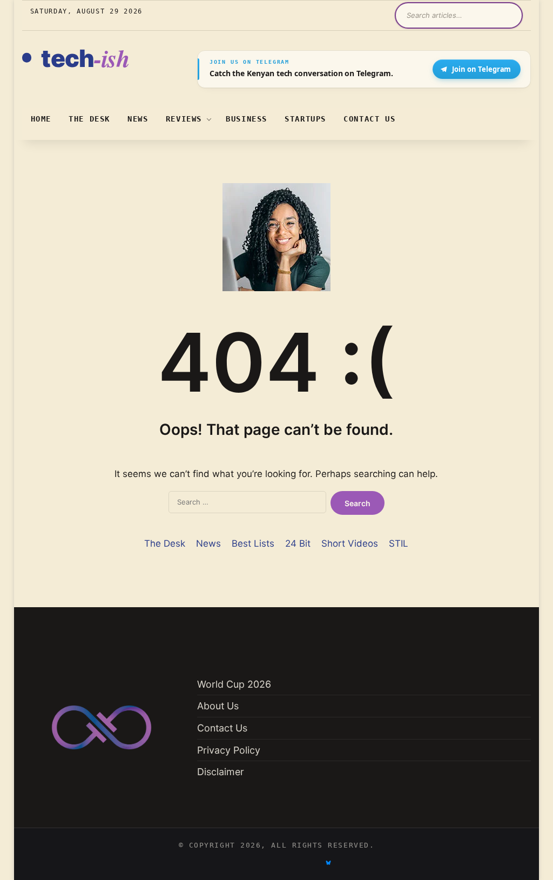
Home (41, 119)
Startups (305, 119)
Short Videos (349, 543)
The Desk (89, 119)
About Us (218, 705)
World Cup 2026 (234, 684)
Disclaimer (220, 771)
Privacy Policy (228, 750)
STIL (398, 543)
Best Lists (253, 543)
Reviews (184, 119)
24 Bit (298, 543)
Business (246, 119)
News (138, 119)
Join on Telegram (481, 69)
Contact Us (369, 119)
